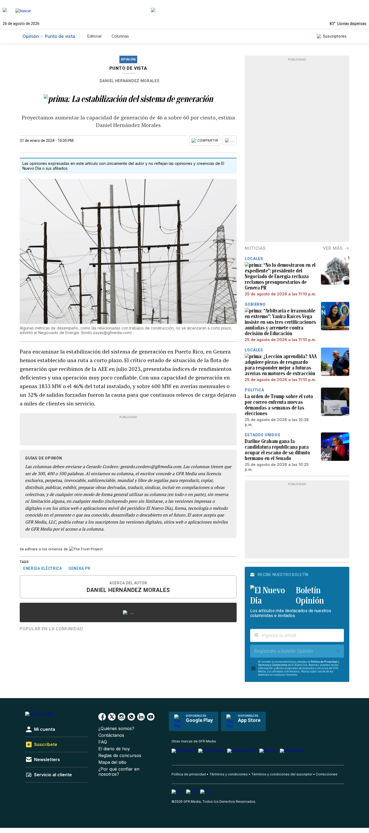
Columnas (120, 36)
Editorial (94, 36)
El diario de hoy (114, 748)
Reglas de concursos (119, 755)
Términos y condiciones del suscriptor (281, 774)
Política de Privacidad (324, 661)
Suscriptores (335, 36)
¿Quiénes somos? (116, 728)
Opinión (30, 36)
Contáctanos (111, 735)
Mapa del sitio (112, 762)
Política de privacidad (189, 774)
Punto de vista (60, 36)
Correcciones (326, 774)
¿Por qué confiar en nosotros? (118, 772)
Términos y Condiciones (272, 665)
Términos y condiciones (228, 774)
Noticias (255, 248)
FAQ (102, 742)
